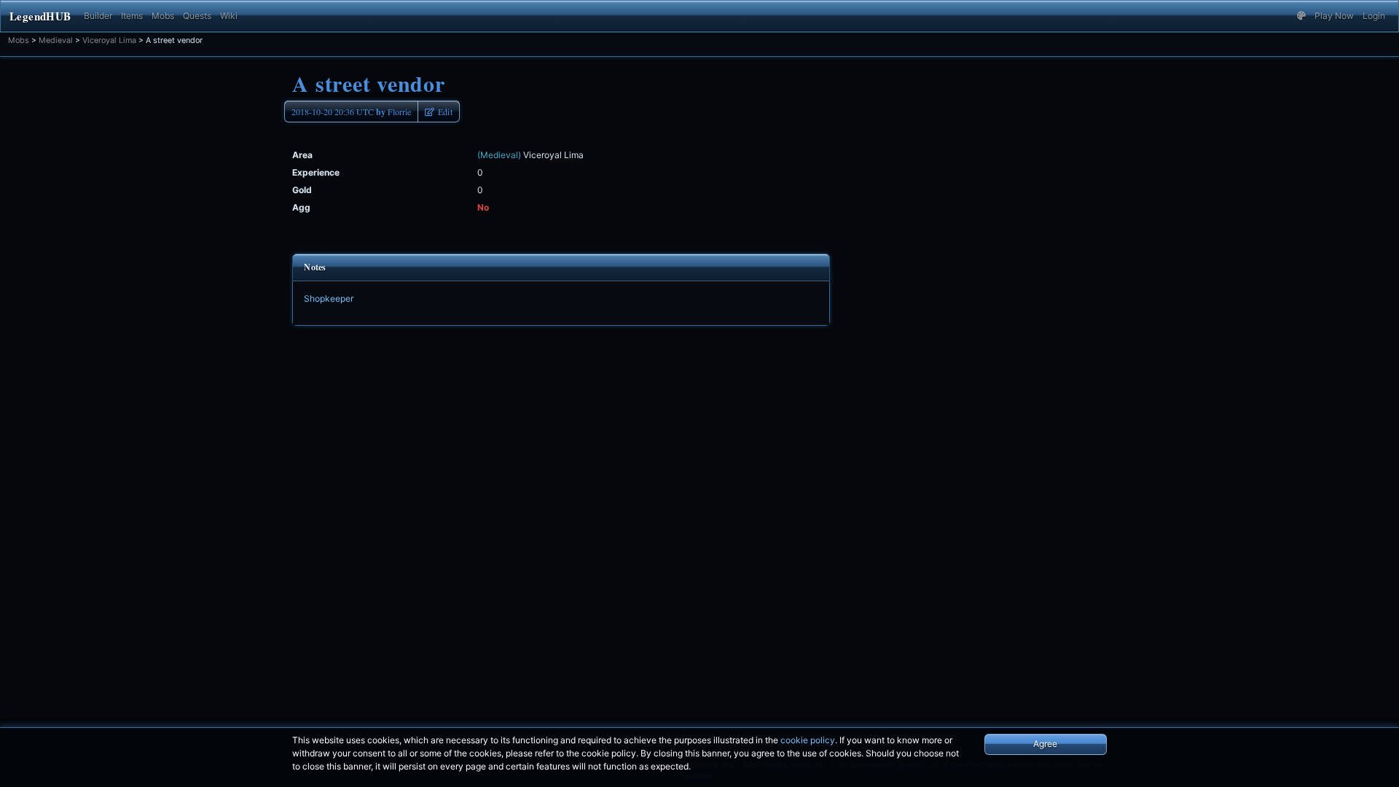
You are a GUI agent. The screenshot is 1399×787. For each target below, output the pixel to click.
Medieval (56, 40)
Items (132, 15)
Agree (1045, 743)
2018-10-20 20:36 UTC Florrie (351, 112)
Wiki (229, 15)
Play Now (1334, 15)
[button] (1301, 16)
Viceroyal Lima (109, 40)
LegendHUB (40, 16)
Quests (197, 15)
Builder (98, 15)
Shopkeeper (328, 298)
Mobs (163, 15)
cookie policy (807, 740)
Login (1374, 15)
